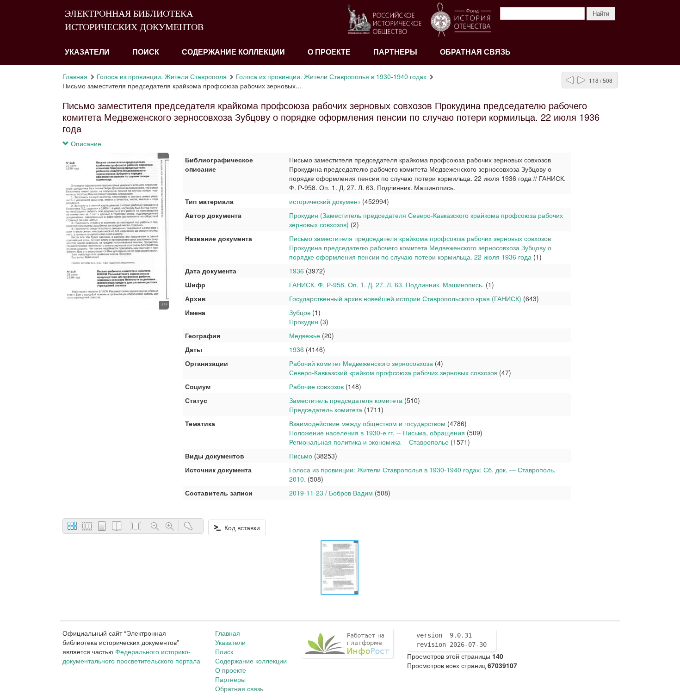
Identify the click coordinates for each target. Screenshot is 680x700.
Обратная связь (475, 52)
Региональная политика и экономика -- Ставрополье (369, 441)
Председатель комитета (325, 409)
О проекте (329, 52)
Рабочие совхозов (316, 386)
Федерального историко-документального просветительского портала (131, 656)
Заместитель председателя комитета (345, 400)
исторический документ (324, 201)
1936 (296, 270)
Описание (85, 143)
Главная (74, 76)
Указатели (87, 52)
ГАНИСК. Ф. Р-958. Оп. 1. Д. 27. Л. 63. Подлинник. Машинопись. (386, 284)
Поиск (145, 52)
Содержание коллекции (233, 52)
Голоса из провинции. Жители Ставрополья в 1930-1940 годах (331, 76)
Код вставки (240, 527)
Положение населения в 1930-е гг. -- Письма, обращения (377, 432)
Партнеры (395, 52)
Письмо (300, 455)
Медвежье (304, 335)
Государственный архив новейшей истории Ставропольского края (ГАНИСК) (405, 298)
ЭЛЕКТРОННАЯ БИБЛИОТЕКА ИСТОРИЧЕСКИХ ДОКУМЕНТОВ (134, 20)
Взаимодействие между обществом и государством (367, 423)
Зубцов (299, 312)
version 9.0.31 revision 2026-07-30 (451, 640)
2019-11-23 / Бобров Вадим (331, 492)
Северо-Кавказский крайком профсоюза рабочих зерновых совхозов (393, 372)
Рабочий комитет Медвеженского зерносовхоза (361, 363)
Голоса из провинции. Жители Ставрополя (162, 76)
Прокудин (303, 321)
